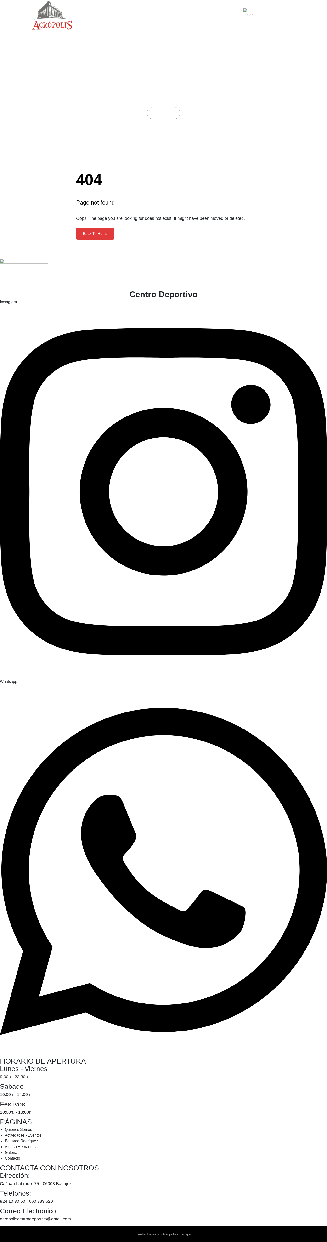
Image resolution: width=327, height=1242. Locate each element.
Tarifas (168, 15)
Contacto (222, 15)
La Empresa (95, 15)
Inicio (159, 112)
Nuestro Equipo (134, 15)
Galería (194, 15)
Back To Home (95, 234)
